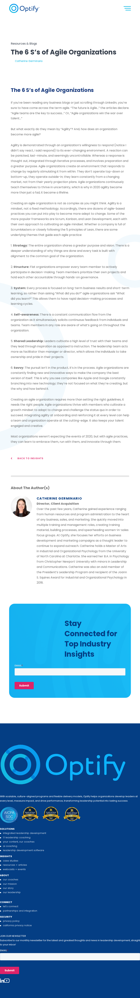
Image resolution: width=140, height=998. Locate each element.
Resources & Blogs (24, 43)
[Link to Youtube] (6, 980)
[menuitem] (70, 839)
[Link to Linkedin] (2, 980)
